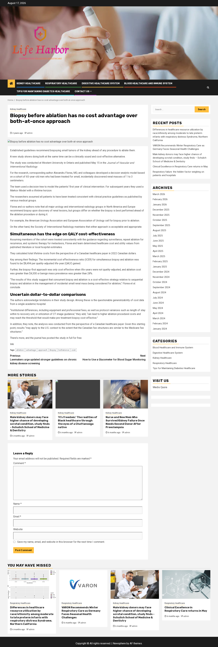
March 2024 (159, 318)
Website (18, 529)
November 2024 (161, 277)
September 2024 (161, 287)
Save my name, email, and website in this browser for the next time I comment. (61, 541)
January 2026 (160, 204)
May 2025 (158, 246)
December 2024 (161, 271)
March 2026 (159, 194)
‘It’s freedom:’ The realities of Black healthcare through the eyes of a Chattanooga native (77, 422)
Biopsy (53, 350)
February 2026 (160, 199)
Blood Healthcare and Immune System (148, 83)
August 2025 (159, 230)
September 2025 (161, 225)
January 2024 (160, 328)
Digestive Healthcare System (101, 83)
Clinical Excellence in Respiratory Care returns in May (180, 166)
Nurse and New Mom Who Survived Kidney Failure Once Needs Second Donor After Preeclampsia (125, 422)
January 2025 (160, 266)
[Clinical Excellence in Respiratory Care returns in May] (186, 584)
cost (73, 350)
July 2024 (158, 297)
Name (17, 503)
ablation (20, 350)
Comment (19, 463)
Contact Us (82, 91)
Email (17, 516)
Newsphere (119, 643)
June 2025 (158, 240)
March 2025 (159, 256)
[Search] (208, 87)
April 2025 (158, 251)
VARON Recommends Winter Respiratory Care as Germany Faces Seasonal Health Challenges (81, 612)
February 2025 (160, 261)
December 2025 (161, 209)
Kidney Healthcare (29, 83)
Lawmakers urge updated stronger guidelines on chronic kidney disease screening (43, 359)
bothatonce (63, 350)
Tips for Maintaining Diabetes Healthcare (43, 91)
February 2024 (160, 323)
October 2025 (160, 220)
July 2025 (158, 235)
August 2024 (159, 292)
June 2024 (158, 302)
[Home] (11, 84)
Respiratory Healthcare (61, 83)
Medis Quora (160, 387)
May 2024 (158, 308)
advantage (31, 350)
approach (42, 350)
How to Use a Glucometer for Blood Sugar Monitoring (114, 357)
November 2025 (161, 214)
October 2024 (160, 282)
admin (30, 133)
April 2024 (158, 313)
